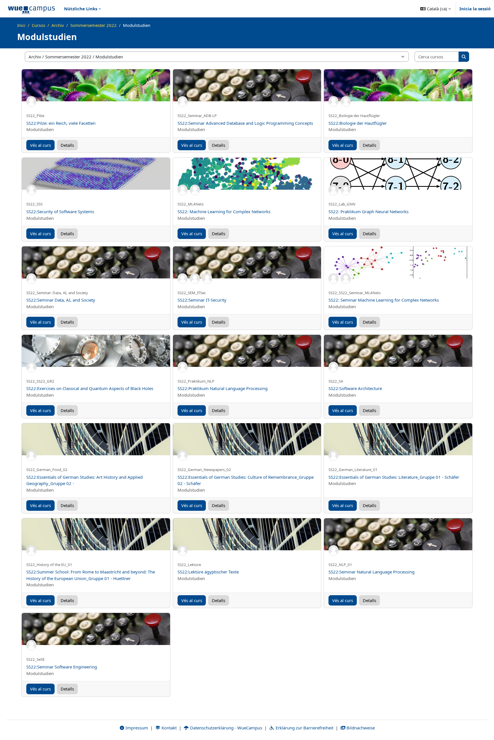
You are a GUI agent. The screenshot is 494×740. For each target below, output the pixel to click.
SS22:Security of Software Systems (60, 211)
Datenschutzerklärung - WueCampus (225, 728)
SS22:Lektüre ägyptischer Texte (208, 572)
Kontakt (168, 728)
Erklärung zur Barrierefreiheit (303, 728)
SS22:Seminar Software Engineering (61, 667)
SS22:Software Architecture (355, 388)
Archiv (57, 25)
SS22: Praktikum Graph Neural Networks (368, 211)
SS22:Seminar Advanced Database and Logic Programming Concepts (245, 123)
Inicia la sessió (475, 8)
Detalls (67, 145)
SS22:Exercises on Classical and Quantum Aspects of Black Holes (89, 388)
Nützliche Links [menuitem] (80, 8)
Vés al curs (40, 145)
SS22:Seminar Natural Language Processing (371, 572)
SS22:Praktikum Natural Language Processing (223, 388)
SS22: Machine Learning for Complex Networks (224, 211)
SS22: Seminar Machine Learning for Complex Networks (383, 300)
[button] (436, 8)
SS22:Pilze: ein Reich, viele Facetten (60, 123)
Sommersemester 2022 (93, 25)
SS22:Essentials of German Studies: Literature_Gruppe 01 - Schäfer (393, 477)
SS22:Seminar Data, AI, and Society (60, 300)
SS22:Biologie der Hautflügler (357, 123)
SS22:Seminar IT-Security (202, 300)
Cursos (38, 25)
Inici (21, 25)
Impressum (136, 728)
